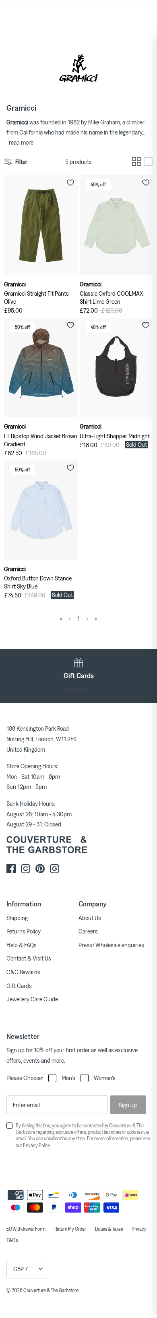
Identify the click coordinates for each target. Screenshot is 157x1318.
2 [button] (74, 689)
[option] (78, 669)
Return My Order (70, 1229)
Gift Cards (19, 985)
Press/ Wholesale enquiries (111, 944)
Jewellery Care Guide (32, 999)
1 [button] (65, 689)
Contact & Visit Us (28, 958)
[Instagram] (25, 868)
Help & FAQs (21, 944)
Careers (88, 931)
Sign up (128, 1104)
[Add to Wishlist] (70, 182)
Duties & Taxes (109, 1229)
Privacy (139, 1229)
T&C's (12, 1240)
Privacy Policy (36, 1145)
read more (21, 142)
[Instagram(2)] (54, 868)
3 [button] (82, 689)
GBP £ (21, 1268)
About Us (89, 917)
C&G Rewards (23, 971)
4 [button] (91, 689)
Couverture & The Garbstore (50, 1290)
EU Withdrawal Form (25, 1229)
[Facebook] (11, 868)
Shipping (17, 917)
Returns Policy (23, 931)
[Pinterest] (40, 868)
